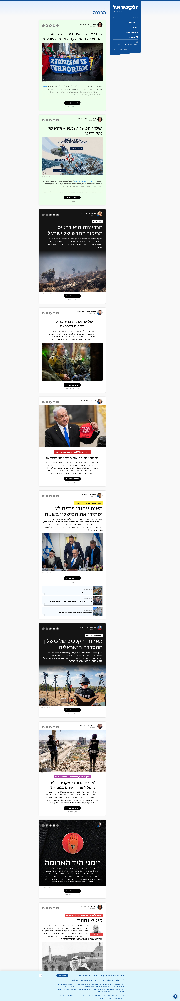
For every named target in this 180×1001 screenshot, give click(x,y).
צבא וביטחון (80, 311)
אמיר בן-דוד (92, 824)
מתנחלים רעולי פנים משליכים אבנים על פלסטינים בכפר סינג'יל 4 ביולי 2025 (83, 290)
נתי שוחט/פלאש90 (45, 707)
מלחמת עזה (82, 725)
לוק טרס (44, 81)
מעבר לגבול (80, 213)
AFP (42, 772)
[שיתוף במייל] (54, 25)
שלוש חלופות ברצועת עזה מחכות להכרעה (72, 323)
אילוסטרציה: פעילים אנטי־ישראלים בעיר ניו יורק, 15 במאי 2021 (83, 79)
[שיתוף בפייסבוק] (47, 25)
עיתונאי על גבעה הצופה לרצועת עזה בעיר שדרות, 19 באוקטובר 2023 (85, 704)
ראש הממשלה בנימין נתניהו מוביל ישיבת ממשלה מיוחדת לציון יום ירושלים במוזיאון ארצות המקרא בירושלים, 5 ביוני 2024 (74, 569)
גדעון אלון (92, 726)
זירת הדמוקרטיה (82, 24)
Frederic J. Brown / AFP (48, 887)
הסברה (82, 627)
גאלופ (45, 86)
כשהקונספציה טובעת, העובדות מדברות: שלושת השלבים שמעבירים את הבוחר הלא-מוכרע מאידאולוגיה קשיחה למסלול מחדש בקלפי (76, 173)
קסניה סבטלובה (91, 213)
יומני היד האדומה (72, 862)
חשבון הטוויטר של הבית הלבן (48, 447)
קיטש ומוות (89, 920)
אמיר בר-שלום (91, 312)
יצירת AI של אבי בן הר (47, 176)
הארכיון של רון (82, 906)
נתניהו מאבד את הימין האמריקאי (72, 458)
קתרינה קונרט (91, 627)
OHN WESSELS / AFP (46, 293)
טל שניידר (93, 401)
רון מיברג (93, 907)
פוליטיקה (83, 494)
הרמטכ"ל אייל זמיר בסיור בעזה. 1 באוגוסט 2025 (87, 379)
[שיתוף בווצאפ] (43, 25)
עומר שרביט (92, 494)
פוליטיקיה (84, 400)
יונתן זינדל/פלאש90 (46, 572)
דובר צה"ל (44, 381)
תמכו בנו (62, 975)
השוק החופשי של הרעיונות (83, 181)
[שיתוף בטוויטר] (50, 25)
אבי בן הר (93, 24)
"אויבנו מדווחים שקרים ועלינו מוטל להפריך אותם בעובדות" (72, 785)
